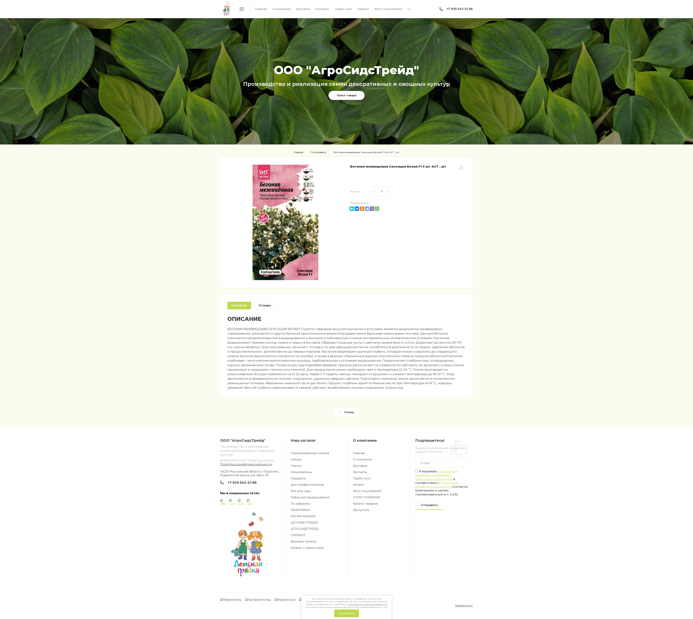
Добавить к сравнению (461, 167)
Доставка (303, 9)
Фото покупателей (388, 9)
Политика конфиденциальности (246, 464)
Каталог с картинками (307, 548)
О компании (282, 9)
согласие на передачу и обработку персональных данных (436, 475)
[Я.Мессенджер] (352, 209)
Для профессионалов (307, 484)
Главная (261, 9)
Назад (349, 412)
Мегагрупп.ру (464, 605)
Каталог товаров (365, 503)
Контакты (322, 9)
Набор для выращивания (310, 497)
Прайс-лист (343, 9)
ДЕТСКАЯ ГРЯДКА (304, 522)
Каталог (363, 9)
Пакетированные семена (310, 453)
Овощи (296, 459)
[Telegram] (367, 209)
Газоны (296, 465)
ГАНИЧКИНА (300, 510)
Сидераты (298, 478)
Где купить (361, 510)
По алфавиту (300, 503)
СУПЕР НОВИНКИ (366, 497)
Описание (239, 305)
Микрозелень (301, 472)
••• (409, 9)
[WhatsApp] (377, 209)
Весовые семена (303, 541)
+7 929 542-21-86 (459, 9)
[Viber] (372, 209)
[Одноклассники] (362, 209)
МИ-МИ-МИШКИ (303, 516)
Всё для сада (301, 491)
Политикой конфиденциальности (437, 484)
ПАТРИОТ (298, 535)
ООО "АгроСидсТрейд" (346, 70)
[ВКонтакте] (357, 209)
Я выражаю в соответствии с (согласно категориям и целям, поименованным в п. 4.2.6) (441, 482)
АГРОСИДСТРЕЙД (305, 529)
